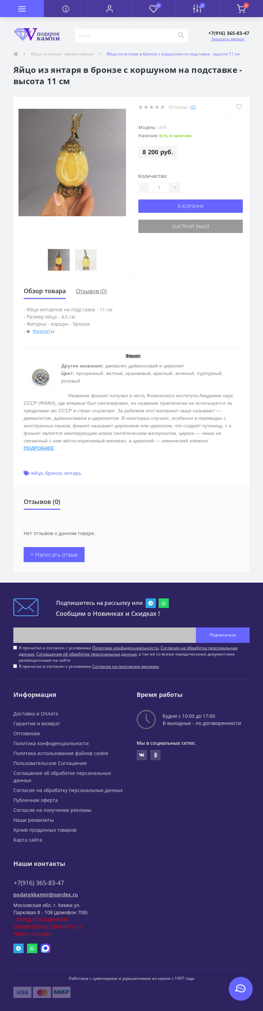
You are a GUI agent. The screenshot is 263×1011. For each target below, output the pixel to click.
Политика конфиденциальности (51, 743)
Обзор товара (45, 291)
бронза (53, 473)
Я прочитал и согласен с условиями (89, 666)
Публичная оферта (35, 800)
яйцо (37, 473)
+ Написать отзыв (54, 554)
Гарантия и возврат (36, 723)
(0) (193, 107)
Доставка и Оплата (35, 713)
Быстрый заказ (190, 226)
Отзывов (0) (91, 291)
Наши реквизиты (33, 820)
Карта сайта (27, 840)
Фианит (42, 331)
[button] (110, 8)
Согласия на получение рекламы (125, 666)
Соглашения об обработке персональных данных (86, 654)
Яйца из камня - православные (62, 54)
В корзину (191, 206)
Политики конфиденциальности (125, 648)
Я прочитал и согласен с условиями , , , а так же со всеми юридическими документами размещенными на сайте (128, 654)
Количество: (152, 176)
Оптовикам (26, 733)
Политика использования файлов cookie (60, 753)
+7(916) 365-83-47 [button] (39, 883)
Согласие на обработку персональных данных (68, 790)
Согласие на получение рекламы (52, 810)
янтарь (72, 473)
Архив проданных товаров (44, 830)
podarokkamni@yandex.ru (45, 894)
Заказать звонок (228, 39)
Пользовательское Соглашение (50, 763)
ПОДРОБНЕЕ (39, 448)
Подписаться (223, 635)
